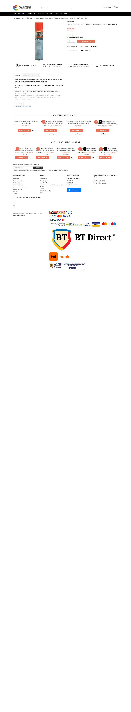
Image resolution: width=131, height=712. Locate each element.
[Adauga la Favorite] (33, 130)
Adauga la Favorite (73, 50)
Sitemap (15, 193)
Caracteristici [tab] (26, 75)
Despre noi (16, 178)
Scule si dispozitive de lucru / (31, 18)
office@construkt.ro (102, 183)
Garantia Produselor (45, 191)
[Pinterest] (14, 203)
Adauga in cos (86, 41)
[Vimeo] (14, 207)
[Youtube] (14, 205)
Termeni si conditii (18, 181)
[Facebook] (14, 201)
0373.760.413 (100, 181)
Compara (27, 134)
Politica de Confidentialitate (61, 170)
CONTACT (49, 14)
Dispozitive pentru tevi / (47, 18)
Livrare (42, 188)
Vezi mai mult (19, 103)
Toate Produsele (19, 14)
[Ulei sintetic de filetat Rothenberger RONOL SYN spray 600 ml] (38, 40)
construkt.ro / (17, 18)
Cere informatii (87, 50)
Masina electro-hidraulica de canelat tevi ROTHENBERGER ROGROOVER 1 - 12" (107, 149)
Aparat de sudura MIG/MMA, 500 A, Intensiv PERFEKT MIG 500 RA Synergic (65, 149)
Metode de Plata (44, 183)
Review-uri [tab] (35, 75)
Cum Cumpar (43, 181)
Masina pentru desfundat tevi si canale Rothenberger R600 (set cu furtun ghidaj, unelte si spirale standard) (52, 122)
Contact (15, 191)
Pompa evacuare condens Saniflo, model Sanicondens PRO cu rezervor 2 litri (79, 122)
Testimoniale (43, 178)
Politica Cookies (17, 189)
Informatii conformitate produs (23, 106)
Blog (65, 14)
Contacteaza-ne (75, 190)
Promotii (41, 14)
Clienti (42, 175)
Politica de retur (17, 183)
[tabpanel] (38, 40)
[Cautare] (71, 7)
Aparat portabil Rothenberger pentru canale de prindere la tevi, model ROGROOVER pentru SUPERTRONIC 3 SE (105, 122)
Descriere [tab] (17, 75)
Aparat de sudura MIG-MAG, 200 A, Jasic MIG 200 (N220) (26, 122)
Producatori (57, 14)
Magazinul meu (19, 175)
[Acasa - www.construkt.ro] (22, 8)
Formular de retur (18, 185)
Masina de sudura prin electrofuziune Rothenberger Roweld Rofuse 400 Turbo (23, 149)
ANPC (41, 193)
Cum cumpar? (32, 14)
